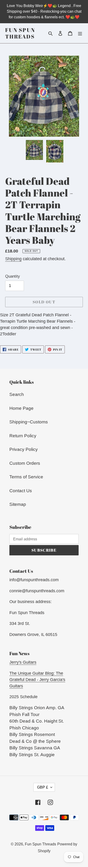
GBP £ (42, 787)
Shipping (13, 258)
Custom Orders (24, 463)
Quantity (12, 276)
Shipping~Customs (28, 421)
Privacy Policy (23, 449)
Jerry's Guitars (22, 662)
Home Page (21, 408)
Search (16, 394)
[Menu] (80, 33)
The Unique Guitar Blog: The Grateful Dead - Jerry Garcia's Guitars (37, 679)
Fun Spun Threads (20, 33)
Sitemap (17, 504)
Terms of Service (26, 476)
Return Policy (22, 435)
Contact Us (20, 490)
